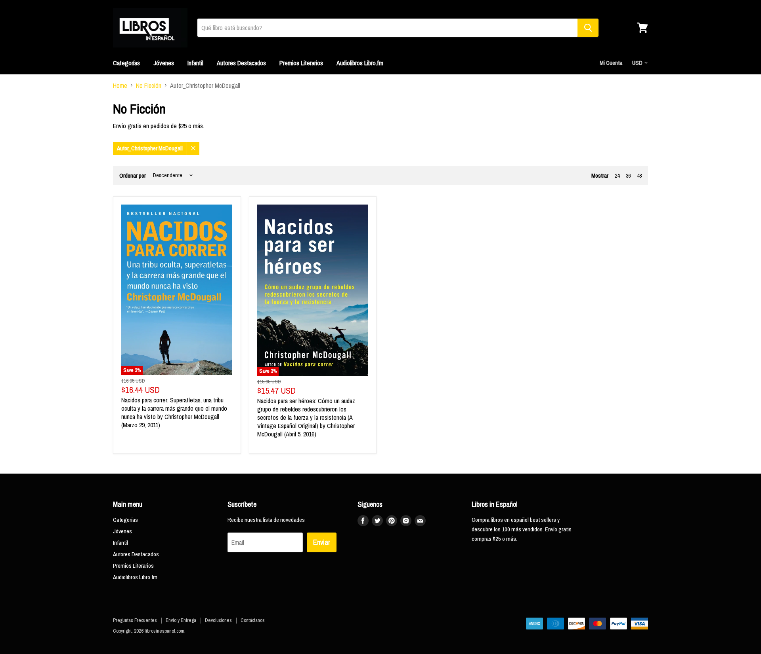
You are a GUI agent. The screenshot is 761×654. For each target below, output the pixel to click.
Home (120, 85)
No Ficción (148, 85)
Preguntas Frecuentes (135, 620)
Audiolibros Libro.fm (360, 63)
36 (628, 175)
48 (639, 175)
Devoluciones (218, 620)
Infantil (195, 63)
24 (617, 175)
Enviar (321, 542)
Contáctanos (253, 620)
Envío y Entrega (181, 620)
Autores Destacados (241, 63)
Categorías (126, 63)
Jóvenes (163, 63)
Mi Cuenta (611, 63)
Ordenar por (132, 175)
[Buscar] (587, 28)
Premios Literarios (301, 63)
